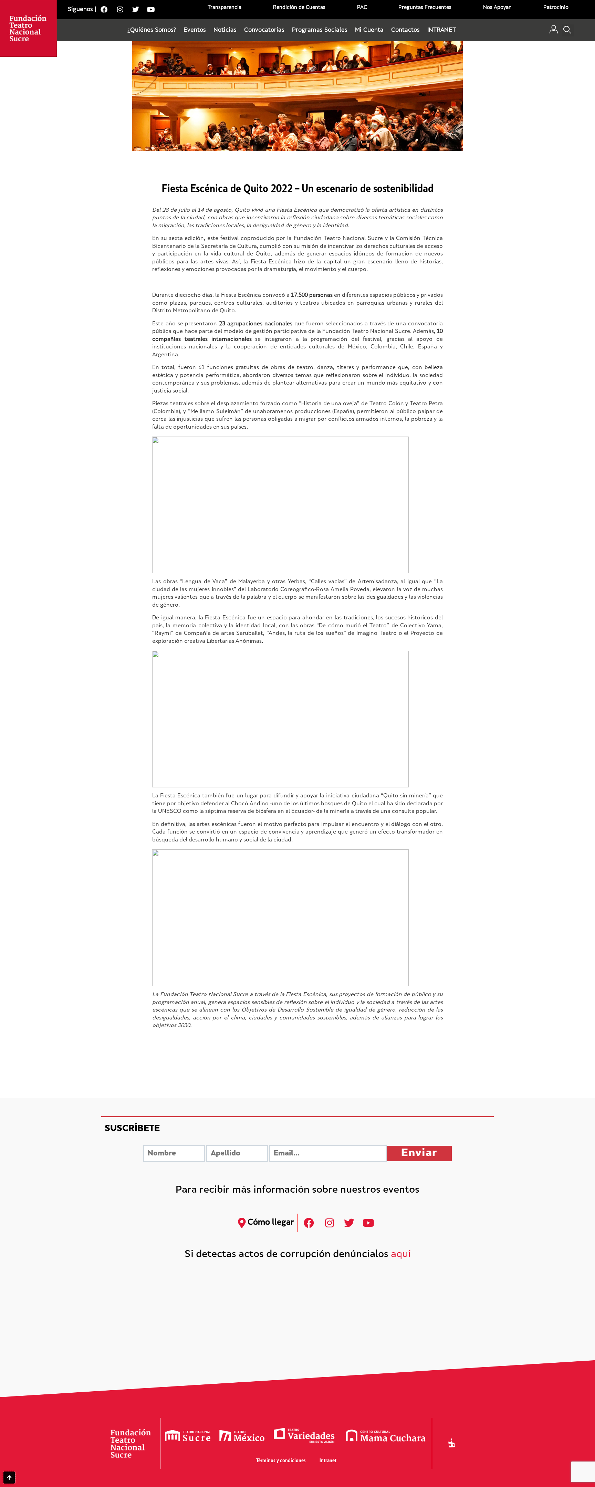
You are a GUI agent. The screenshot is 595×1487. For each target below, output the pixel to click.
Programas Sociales (319, 30)
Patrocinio (555, 7)
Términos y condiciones (281, 1461)
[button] (568, 30)
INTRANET (441, 30)
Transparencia (224, 7)
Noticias (225, 30)
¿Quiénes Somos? (151, 30)
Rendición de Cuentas (299, 7)
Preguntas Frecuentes (424, 7)
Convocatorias (264, 30)
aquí (401, 1254)
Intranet (328, 1461)
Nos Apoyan (497, 7)
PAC (362, 7)
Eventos (195, 30)
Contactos (405, 30)
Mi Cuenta (369, 30)
